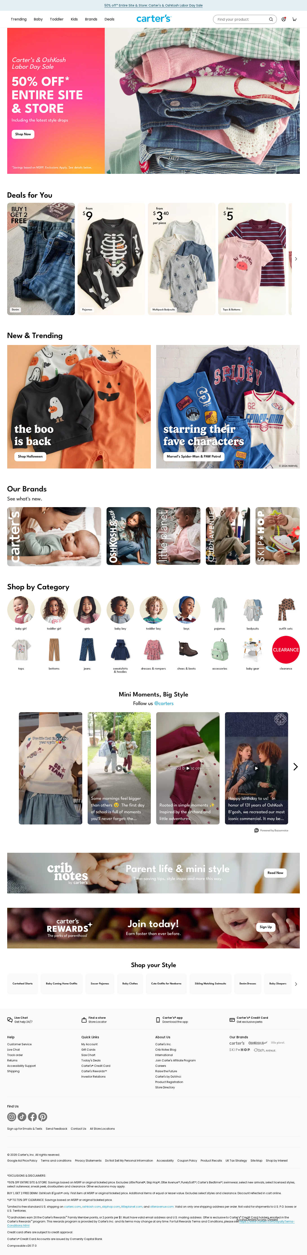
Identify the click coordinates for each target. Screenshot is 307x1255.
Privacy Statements (88, 1160)
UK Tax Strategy (236, 1160)
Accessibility (165, 1160)
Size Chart (88, 1055)
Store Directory (165, 1087)
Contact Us (78, 1129)
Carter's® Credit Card (95, 1066)
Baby (38, 19)
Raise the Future (166, 1071)
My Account (89, 1044)
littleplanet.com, (132, 1207)
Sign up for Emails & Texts (24, 1129)
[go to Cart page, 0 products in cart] (294, 19)
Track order (15, 1055)
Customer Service (19, 1044)
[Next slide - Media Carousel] (295, 766)
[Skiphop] (239, 1049)
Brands (91, 19)
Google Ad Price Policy (22, 1160)
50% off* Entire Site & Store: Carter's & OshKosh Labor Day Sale (154, 5)
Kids (74, 19)
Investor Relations (93, 1076)
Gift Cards (88, 1050)
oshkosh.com (91, 1207)
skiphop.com (111, 1207)
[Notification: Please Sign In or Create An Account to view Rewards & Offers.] (283, 19)
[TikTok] (22, 1116)
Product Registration (169, 1082)
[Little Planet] (278, 1043)
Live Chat (13, 1050)
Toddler (57, 19)
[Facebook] (32, 1116)
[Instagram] (11, 1116)
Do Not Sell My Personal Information (129, 1160)
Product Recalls (211, 1160)
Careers (160, 1066)
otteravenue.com (162, 1207)
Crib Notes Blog (165, 1050)
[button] (296, 259)
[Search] (271, 19)
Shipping (13, 1071)
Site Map (256, 1160)
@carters (164, 703)
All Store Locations (102, 1129)
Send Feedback (56, 1129)
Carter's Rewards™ (94, 1071)
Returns (12, 1060)
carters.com (72, 1207)
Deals (109, 19)
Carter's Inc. (163, 1044)
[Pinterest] (42, 1116)
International (164, 1055)
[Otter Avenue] (265, 1050)
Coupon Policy (187, 1160)
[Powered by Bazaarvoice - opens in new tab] (271, 831)
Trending (19, 19)
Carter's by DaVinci (168, 1076)
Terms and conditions (56, 1160)
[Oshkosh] (258, 1043)
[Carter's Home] (153, 18)
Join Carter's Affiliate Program (175, 1060)
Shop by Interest (277, 1160)
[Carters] (237, 1043)
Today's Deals (91, 1060)
